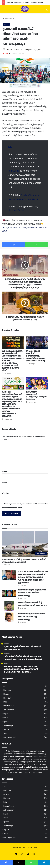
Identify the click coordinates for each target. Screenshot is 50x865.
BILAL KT (9, 50)
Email (4, 482)
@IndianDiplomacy (30, 195)
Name (4, 471)
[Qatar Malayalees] (25, 9)
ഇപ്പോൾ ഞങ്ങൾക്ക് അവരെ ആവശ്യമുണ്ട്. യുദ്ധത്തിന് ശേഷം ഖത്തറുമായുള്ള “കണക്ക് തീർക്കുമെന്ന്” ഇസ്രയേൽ (33, 577)
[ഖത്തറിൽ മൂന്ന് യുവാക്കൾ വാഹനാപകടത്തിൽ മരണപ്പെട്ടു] (9, 593)
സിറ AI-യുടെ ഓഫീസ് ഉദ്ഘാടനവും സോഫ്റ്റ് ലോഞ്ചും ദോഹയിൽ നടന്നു (35, 356)
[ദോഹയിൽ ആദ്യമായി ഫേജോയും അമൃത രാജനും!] (37, 383)
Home (6, 19)
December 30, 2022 (17, 210)
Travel (5, 733)
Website (5, 493)
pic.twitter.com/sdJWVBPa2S (23, 199)
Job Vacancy (8, 709)
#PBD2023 (13, 171)
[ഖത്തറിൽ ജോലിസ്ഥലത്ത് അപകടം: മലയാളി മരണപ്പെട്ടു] (9, 617)
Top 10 (6, 729)
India (5, 702)
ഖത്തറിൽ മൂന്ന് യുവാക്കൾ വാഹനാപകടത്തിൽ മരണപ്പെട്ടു (32, 592)
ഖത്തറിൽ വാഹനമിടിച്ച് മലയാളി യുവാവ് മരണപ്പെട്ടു (33, 604)
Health (6, 694)
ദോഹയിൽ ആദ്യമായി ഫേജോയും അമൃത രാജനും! (36, 396)
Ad (4, 686)
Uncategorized (9, 737)
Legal (5, 713)
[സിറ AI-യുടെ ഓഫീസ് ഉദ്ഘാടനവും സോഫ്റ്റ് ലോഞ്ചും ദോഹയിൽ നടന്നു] (37, 342)
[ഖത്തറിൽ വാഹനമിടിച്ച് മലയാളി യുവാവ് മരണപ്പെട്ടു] (9, 606)
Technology (8, 725)
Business (7, 690)
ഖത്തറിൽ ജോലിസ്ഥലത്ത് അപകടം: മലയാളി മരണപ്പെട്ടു (31, 616)
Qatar (12, 19)
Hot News (7, 698)
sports (6, 721)
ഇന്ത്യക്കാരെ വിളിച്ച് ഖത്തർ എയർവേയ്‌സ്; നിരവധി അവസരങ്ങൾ (24, 561)
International (8, 706)
